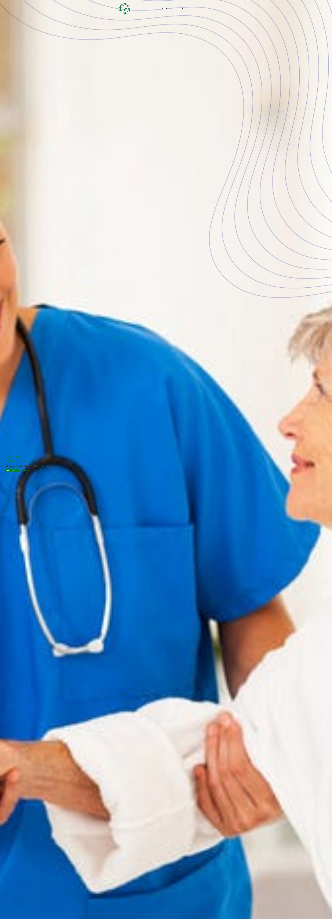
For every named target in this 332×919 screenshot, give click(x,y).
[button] (12, 470)
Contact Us (181, 9)
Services (172, 9)
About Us (164, 9)
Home (158, 9)
